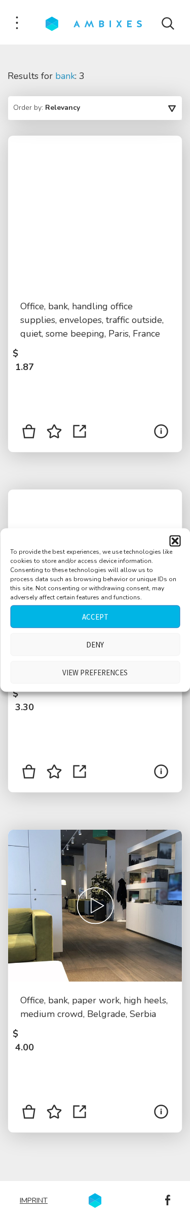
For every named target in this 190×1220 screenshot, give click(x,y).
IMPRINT (34, 1200)
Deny (95, 644)
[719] (29, 1113)
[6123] (29, 433)
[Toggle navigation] (17, 23)
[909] (29, 773)
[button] (175, 541)
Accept (95, 616)
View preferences (95, 672)
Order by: (46, 107)
